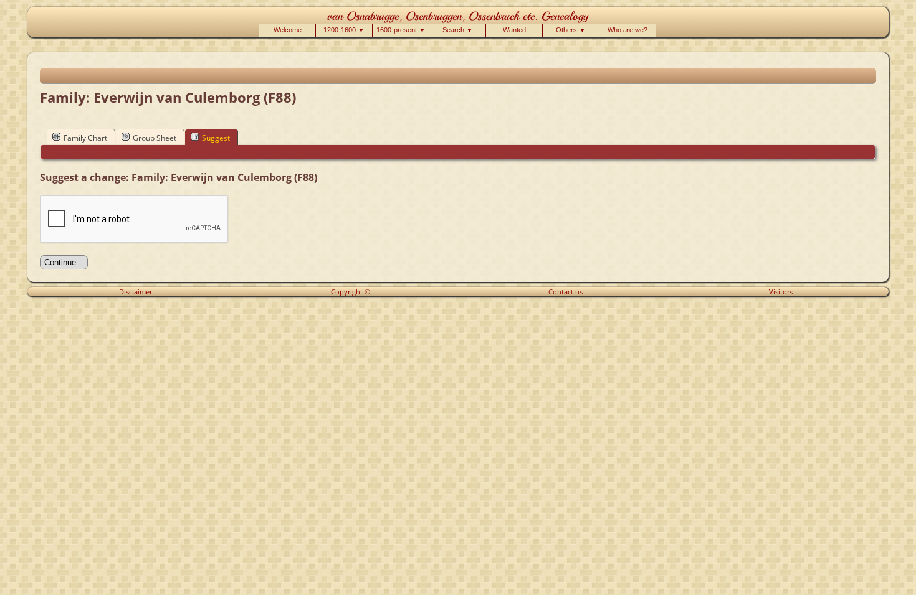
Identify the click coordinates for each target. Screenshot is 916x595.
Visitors (781, 291)
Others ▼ (571, 30)
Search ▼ (457, 30)
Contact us (565, 291)
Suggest (216, 138)
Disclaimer (135, 291)
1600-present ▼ (401, 30)
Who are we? (627, 30)
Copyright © (350, 291)
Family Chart (85, 138)
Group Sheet (154, 138)
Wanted (514, 30)
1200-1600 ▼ (344, 30)
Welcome (288, 30)
